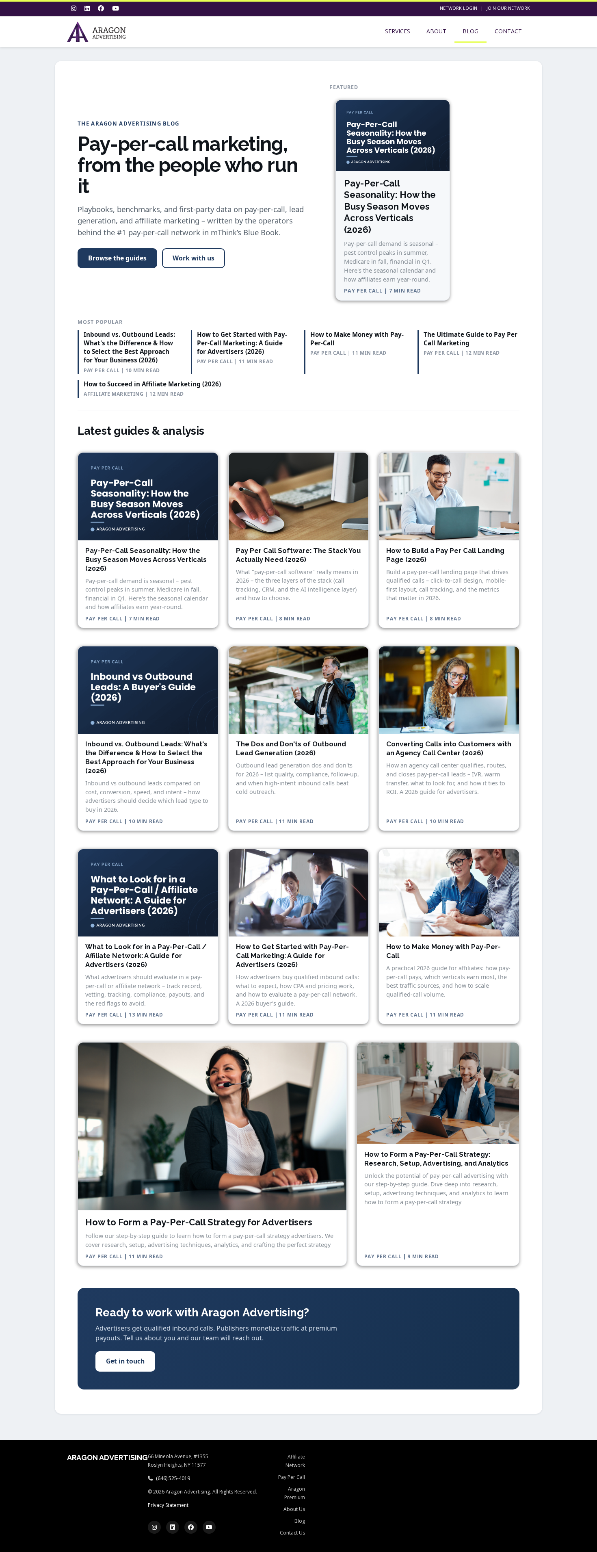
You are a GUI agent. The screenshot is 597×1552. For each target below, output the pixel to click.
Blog (470, 31)
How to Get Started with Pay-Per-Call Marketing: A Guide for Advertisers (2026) (242, 343)
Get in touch (125, 1361)
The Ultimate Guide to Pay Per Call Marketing (470, 338)
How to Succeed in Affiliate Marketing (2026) (152, 384)
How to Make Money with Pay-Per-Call (357, 338)
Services (397, 31)
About (436, 31)
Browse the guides (117, 258)
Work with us (193, 258)
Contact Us (292, 1532)
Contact (508, 31)
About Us (294, 1509)
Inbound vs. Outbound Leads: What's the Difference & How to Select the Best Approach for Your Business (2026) (129, 347)
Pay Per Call (291, 1477)
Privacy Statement (168, 1505)
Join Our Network (508, 8)
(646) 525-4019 (173, 1478)
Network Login (458, 8)
